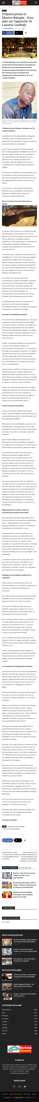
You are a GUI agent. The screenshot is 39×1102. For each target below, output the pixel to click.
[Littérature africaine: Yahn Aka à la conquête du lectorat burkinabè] (7, 977)
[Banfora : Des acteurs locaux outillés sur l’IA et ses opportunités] (7, 875)
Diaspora (5, 1094)
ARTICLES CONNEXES (10, 868)
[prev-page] (3, 902)
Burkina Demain (8, 28)
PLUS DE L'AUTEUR (25, 868)
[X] (20, 1087)
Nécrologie (27, 1094)
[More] (26, 33)
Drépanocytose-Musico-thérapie (16, 826)
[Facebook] (14, 1087)
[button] (3, 2)
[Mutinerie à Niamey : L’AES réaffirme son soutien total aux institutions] (7, 942)
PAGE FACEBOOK (8, 908)
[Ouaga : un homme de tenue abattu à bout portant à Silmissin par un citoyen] (7, 996)
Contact (34, 1094)
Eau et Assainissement (16, 1094)
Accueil (4, 7)
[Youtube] (25, 1087)
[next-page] (6, 902)
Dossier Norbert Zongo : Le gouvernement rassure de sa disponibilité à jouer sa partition (10, 856)
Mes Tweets (6, 922)
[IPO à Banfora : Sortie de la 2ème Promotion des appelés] (7, 961)
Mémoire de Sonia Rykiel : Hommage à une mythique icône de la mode (23, 894)
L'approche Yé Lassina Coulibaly (11, 829)
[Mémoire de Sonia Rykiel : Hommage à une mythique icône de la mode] (7, 894)
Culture (10, 7)
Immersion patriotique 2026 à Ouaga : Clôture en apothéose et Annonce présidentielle (24, 885)
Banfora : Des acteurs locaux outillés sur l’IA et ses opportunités (24, 875)
